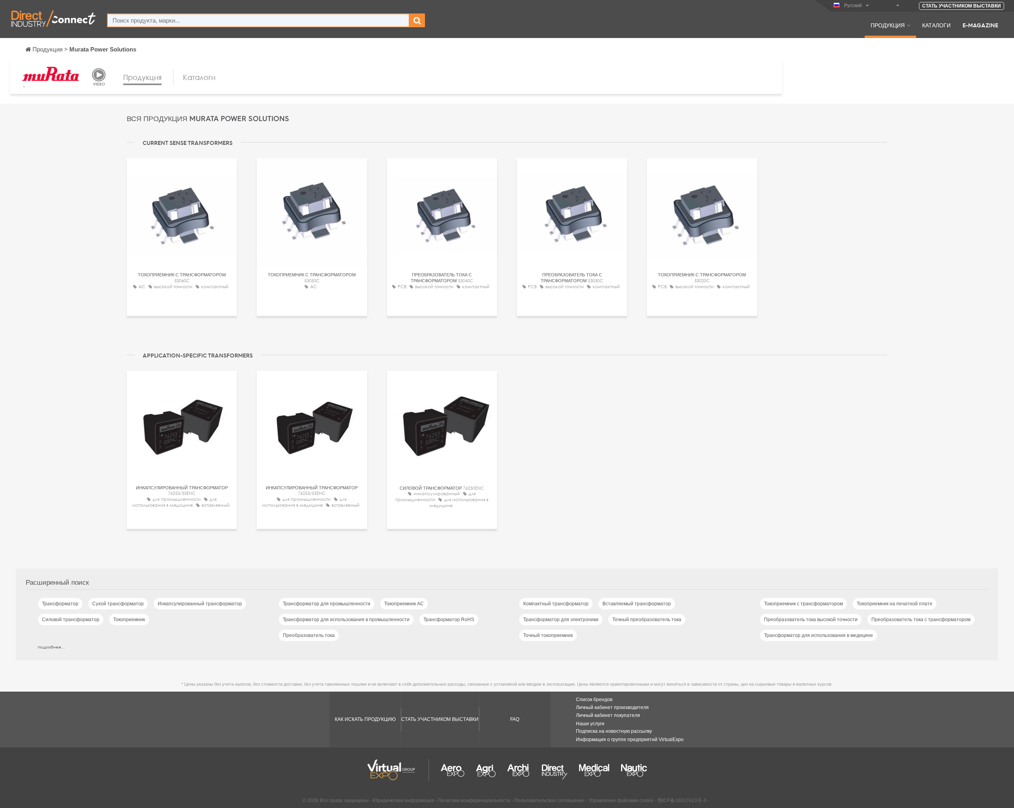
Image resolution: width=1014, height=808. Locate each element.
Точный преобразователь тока (646, 619)
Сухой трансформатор (118, 603)
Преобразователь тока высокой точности (811, 619)
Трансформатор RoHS (448, 619)
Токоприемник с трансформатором (803, 603)
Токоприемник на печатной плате (894, 603)
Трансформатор (60, 603)
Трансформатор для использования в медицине (818, 635)
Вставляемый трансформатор (636, 603)
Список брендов (594, 699)
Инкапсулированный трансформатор (200, 603)
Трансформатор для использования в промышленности (346, 619)
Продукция (888, 25)
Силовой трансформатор (70, 619)
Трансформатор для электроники (560, 619)
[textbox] (258, 20)
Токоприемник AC (404, 603)
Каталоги (936, 25)
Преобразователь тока (309, 635)
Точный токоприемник (548, 635)
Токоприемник (129, 619)
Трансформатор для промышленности (326, 603)
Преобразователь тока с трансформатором (920, 619)
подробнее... (51, 646)
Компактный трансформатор (556, 603)
